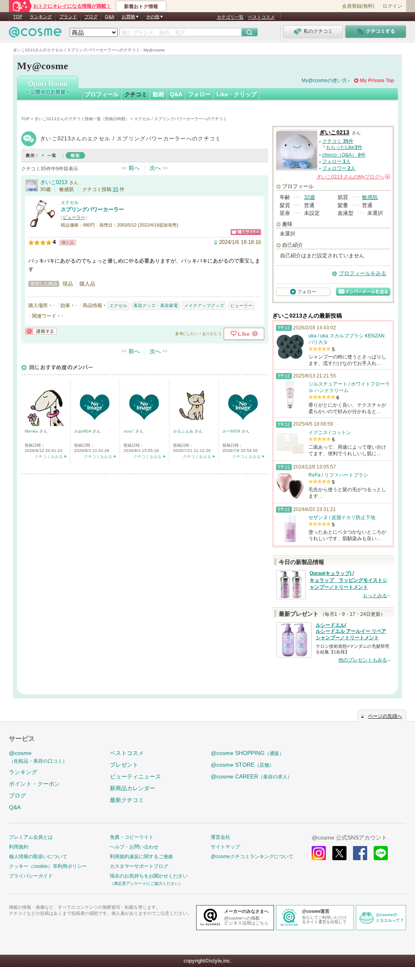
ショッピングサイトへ (246, 232)
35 (115, 189)
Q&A (109, 16)
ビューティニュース (135, 776)
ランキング (41, 16)
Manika (32, 431)
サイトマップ (225, 847)
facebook (360, 853)
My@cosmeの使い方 (324, 80)
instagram (319, 853)
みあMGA (83, 431)
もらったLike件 (344, 147)
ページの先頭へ (385, 716)
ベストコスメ (261, 17)
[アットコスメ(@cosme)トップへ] (35, 34)
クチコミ (135, 94)
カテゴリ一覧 (230, 17)
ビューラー (74, 217)
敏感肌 (370, 197)
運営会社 (220, 837)
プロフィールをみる (362, 273)
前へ (134, 168)
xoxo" (129, 431)
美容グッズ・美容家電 (155, 305)
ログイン (392, 6)
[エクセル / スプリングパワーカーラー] (42, 224)
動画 (158, 94)
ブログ (91, 16)
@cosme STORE (242, 764)
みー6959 (232, 431)
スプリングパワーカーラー (92, 209)
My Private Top (377, 80)
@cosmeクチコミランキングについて (252, 856)
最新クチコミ (127, 800)
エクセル (70, 202)
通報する (41, 331)
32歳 (309, 197)
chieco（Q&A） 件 (344, 155)
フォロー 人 (336, 161)
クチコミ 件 (337, 141)
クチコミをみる (48, 456)
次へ (155, 168)
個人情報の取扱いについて (38, 856)
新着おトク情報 (141, 6)
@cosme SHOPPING (247, 753)
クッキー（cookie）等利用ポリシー (48, 866)
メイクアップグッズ (204, 305)
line (381, 853)
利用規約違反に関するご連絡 (141, 856)
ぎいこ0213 (53, 182)
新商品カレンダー (132, 788)
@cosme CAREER (251, 776)
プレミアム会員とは (31, 837)
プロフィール (102, 94)
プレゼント (124, 764)
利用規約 (18, 847)
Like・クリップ (236, 94)
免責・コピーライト (132, 837)
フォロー (199, 94)
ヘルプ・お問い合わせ (134, 847)
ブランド (68, 16)
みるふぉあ (184, 431)
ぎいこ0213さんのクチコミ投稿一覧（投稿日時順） (81, 119)
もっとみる (375, 595)
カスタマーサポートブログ (139, 866)
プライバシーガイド (31, 876)
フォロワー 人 (338, 168)
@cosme (38, 757)
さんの (353, 177)
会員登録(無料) (358, 6)
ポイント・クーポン (34, 783)
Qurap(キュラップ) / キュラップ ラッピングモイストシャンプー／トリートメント (348, 580)
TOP (17, 16)
